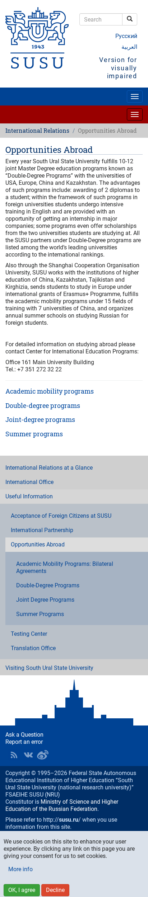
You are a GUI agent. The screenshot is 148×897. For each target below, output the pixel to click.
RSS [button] (14, 755)
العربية (129, 46)
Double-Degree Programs (47, 585)
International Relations (37, 130)
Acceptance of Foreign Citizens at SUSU (61, 515)
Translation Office (33, 648)
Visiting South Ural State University (49, 667)
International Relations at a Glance (49, 467)
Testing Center (29, 633)
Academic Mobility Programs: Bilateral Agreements (64, 567)
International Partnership (42, 530)
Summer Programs (40, 614)
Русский (126, 36)
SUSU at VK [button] (28, 755)
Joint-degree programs (40, 419)
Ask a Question (24, 734)
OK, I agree (21, 890)
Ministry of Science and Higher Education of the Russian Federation (61, 805)
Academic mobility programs (49, 391)
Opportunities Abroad (38, 544)
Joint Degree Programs (45, 599)
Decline (55, 890)
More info (20, 869)
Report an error (24, 741)
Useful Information (29, 496)
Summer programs (34, 433)
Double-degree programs (42, 405)
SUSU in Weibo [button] (42, 755)
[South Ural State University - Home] (37, 38)
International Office (29, 482)
